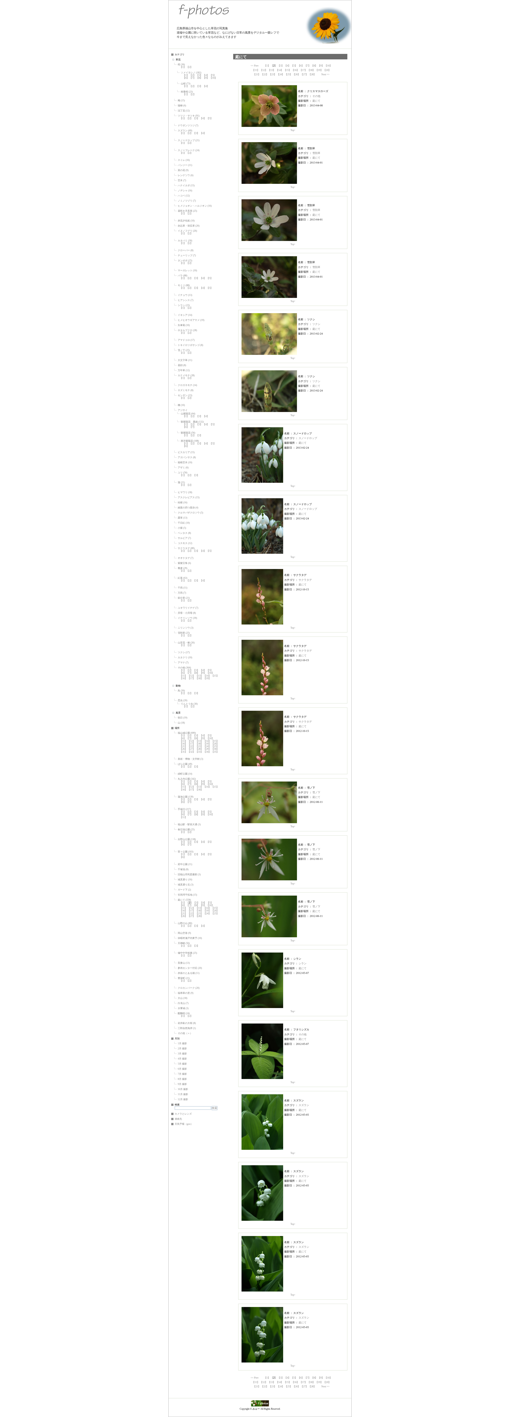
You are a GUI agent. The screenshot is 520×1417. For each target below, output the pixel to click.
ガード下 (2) (184, 889)
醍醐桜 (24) (184, 1013)
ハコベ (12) (184, 195)
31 (183, 751)
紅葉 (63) (182, 578)
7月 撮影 (182, 1074)
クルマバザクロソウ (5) (190, 512)
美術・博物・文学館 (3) (190, 759)
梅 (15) (181, 100)
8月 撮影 (182, 1079)
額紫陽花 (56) (188, 432)
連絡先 (178, 1118)
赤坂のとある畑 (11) (188, 973)
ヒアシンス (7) (185, 300)
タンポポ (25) (185, 260)
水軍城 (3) (183, 1008)
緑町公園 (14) (185, 773)
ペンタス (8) (184, 533)
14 (207, 675)
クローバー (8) (185, 250)
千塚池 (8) (183, 869)
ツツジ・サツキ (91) (188, 115)
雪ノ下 (316, 792)
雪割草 (316, 153)
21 (183, 746)
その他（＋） (185, 1033)
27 (191, 749)
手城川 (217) (184, 809)
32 (191, 751)
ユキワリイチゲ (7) (188, 607)
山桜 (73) (185, 83)
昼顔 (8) (182, 365)
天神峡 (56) (184, 943)
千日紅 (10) (184, 522)
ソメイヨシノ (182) (191, 72)
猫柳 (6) (182, 105)
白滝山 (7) (183, 1003)
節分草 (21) (184, 597)
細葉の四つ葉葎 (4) (188, 507)
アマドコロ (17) (186, 340)
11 (183, 675)
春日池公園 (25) (186, 829)
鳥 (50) (181, 690)
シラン (303, 963)
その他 (316, 96)
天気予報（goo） (184, 1124)
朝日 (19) (182, 717)
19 (207, 678)
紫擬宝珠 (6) (184, 563)
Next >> (325, 74)
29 (207, 749)
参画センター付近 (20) (190, 968)
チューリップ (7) (187, 255)
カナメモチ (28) (186, 375)
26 (183, 749)
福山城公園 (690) (187, 732)
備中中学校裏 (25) (187, 953)
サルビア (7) (184, 538)
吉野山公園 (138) (187, 839)
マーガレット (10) (187, 270)
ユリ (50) (182, 472)
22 (191, 746)
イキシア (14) (185, 315)
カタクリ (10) (185, 657)
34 (207, 751)
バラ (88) (182, 275)
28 (199, 749)
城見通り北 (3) (185, 884)
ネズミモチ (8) (185, 390)
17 (191, 678)
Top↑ (292, 130)
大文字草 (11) (185, 360)
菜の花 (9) (183, 170)
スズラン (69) (185, 130)
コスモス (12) (185, 543)
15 (215, 675)
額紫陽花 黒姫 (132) (192, 421)
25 (215, 746)
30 (215, 749)
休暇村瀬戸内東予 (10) (190, 938)
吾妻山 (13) (184, 962)
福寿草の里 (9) (185, 993)
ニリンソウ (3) (185, 627)
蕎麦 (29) (182, 568)
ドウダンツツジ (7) (188, 125)
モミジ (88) (184, 285)
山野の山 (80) (185, 923)
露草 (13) (182, 517)
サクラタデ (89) (186, 548)
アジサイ (182, 410)
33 (199, 751)
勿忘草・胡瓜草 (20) (188, 225)
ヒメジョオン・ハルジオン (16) (195, 205)
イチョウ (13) (185, 295)
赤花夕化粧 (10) (186, 220)
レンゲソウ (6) (185, 175)
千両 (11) (182, 587)
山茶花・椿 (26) (186, 642)
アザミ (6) (183, 467)
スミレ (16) (184, 160)
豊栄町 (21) (184, 978)
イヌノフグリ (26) (187, 230)
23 (199, 746)
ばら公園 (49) (185, 764)
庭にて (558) (184, 899)
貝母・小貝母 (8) (187, 612)
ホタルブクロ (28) (187, 330)
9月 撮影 (182, 1084)
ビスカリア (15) (186, 452)
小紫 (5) (182, 527)
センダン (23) (185, 395)
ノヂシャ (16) (185, 190)
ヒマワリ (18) (185, 492)
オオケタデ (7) (185, 558)
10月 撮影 (183, 1089)
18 (199, 678)
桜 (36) (181, 64)
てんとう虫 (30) (189, 703)
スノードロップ (308, 438)
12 (191, 675)
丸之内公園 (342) (187, 778)
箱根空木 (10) (185, 462)
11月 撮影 (183, 1094)
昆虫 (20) (182, 700)
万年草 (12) (184, 370)
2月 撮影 (182, 1048)
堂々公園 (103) (185, 851)
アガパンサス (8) (187, 457)
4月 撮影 (182, 1058)
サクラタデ (305, 579)
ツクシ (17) (184, 652)
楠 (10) (181, 405)
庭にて (316, 100)
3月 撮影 (182, 1053)
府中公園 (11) (185, 864)
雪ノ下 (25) (184, 350)
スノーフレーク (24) (188, 150)
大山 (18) (182, 998)
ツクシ (316, 324)
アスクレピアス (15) (188, 497)
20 (215, 743)
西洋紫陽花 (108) (190, 440)
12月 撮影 (183, 1099)
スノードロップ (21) (188, 140)
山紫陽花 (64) (188, 413)
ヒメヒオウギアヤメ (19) (191, 320)
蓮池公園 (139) (185, 796)
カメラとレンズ (183, 1113)
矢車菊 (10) (184, 325)
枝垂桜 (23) (187, 91)
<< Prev (255, 65)
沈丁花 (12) (184, 110)
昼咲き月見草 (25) (187, 210)
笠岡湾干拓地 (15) (187, 894)
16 (183, 678)
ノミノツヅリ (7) (187, 200)
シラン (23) (184, 305)
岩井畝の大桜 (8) (187, 1023)
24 (207, 746)
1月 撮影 (182, 1043)
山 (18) (181, 722)
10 (213, 77)
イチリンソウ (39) (187, 618)
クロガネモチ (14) (187, 385)
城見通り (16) (185, 879)
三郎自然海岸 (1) (187, 1028)
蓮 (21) (181, 482)
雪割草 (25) (184, 632)
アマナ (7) (183, 662)
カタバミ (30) (185, 240)
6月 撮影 (182, 1068)
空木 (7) (182, 180)
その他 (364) (184, 667)
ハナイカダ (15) (186, 185)
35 (215, 751)
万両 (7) (182, 592)
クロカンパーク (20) (188, 987)
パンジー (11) (185, 165)
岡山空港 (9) (184, 933)
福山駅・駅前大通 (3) (189, 824)
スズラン (304, 1105)
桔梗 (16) (182, 502)
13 (199, 675)
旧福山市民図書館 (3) (189, 874)
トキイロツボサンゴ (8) (190, 345)
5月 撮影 (182, 1063)
